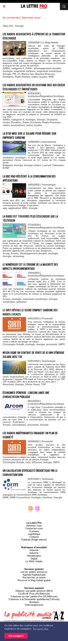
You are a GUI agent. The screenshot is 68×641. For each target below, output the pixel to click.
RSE (51, 76)
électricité (8, 384)
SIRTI (61, 344)
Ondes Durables (12, 122)
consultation (19, 424)
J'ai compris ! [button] (16, 635)
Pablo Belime (22, 76)
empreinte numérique (49, 71)
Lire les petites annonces (34, 571)
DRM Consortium (20, 497)
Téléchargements (34, 604)
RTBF (6, 168)
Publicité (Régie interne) (34, 539)
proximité (51, 344)
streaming (18, 256)
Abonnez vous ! (31, 17)
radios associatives (14, 125)
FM (14, 74)
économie (33, 424)
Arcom (14, 253)
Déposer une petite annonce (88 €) (34, 590)
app (5, 208)
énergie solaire (32, 165)
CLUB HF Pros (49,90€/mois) (34, 593)
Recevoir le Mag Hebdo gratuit (34, 580)
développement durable (47, 68)
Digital (34, 558)
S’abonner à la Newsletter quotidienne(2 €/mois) (34, 599)
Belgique (8, 165)
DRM (5, 497)
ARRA (6, 68)
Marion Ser (27, 74)
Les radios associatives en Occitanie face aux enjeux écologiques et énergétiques (34, 87)
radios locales (39, 76)
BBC (25, 208)
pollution (21, 301)
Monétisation (34, 555)
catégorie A (17, 68)
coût (27, 462)
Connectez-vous (34, 528)
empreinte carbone (24, 71)
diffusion (37, 462)
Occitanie (8, 76)
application (14, 208)
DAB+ (29, 68)
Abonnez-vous (34, 525)
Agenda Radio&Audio (34, 574)
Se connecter (11, 17)
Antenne (34, 550)
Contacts (34, 536)
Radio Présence (51, 122)
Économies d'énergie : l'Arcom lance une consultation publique (26, 395)
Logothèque (34, 534)
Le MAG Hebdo (34, 561)
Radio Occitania (32, 122)
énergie (7, 74)
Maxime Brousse (44, 74)
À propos (34, 531)
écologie (7, 71)
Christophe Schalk (13, 344)
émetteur (47, 497)
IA (18, 74)
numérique (9, 301)
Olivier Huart (32, 384)
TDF (43, 384)
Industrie (34, 553)
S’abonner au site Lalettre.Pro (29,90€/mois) (34, 596)
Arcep (6, 253)
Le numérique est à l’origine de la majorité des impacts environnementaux (30, 266)
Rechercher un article (34, 577)
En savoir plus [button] (40, 628)
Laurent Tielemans (53, 165)
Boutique (34, 602)
